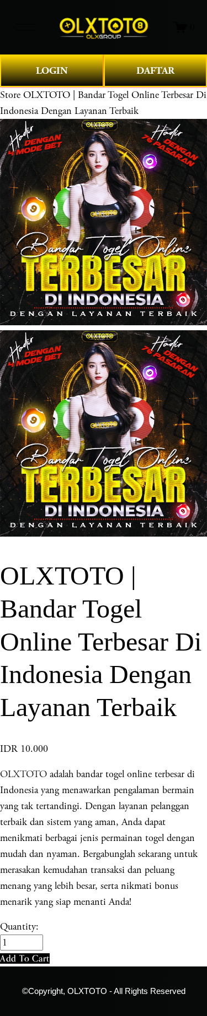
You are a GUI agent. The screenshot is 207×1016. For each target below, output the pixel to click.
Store (10, 95)
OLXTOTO (23, 774)
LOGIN (52, 71)
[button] (25, 958)
